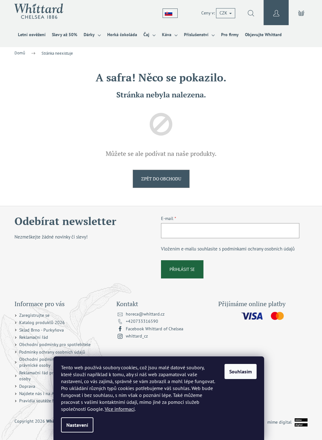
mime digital (277, 422)
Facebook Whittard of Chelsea (154, 329)
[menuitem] (32, 34)
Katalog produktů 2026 (42, 322)
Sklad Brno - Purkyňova (41, 330)
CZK (224, 13)
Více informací (120, 409)
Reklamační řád (33, 337)
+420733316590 (142, 321)
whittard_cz (137, 336)
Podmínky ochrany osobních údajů (52, 352)
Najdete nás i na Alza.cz (41, 393)
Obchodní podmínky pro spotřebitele (55, 344)
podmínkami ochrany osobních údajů (258, 248)
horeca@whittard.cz (145, 314)
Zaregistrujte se (34, 315)
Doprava (27, 386)
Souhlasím (240, 371)
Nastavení (77, 425)
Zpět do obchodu (161, 179)
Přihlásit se (182, 269)
